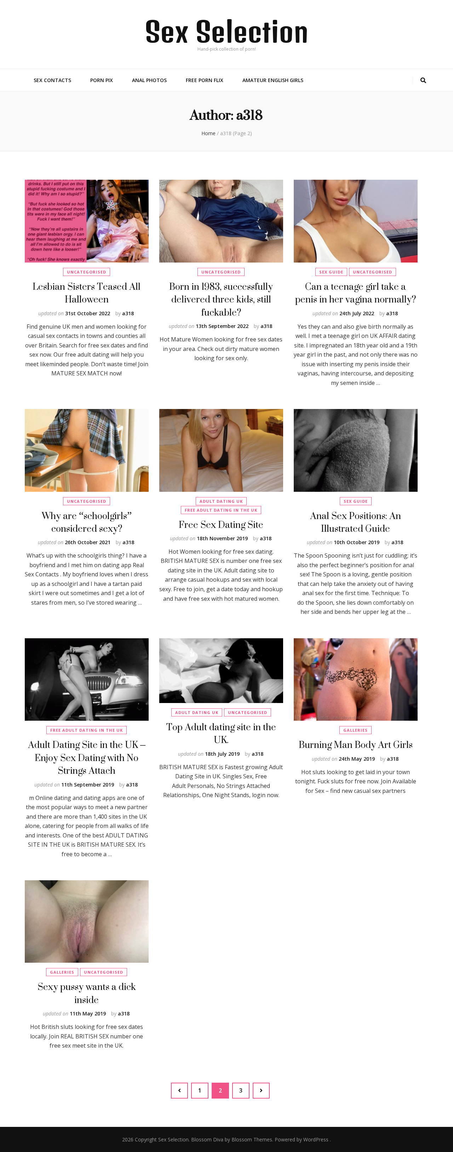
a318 (128, 313)
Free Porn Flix (204, 80)
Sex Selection (227, 31)
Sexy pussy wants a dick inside (87, 993)
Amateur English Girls (272, 80)
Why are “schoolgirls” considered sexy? (87, 522)
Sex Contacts (52, 80)
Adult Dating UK (221, 501)
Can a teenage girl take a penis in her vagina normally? (355, 293)
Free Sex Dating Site (221, 524)
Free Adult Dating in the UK (221, 510)
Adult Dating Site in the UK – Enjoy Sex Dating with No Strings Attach (86, 757)
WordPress (315, 1139)
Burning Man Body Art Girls (356, 744)
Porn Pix (101, 80)
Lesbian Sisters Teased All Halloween (87, 293)
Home (208, 133)
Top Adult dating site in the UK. (221, 733)
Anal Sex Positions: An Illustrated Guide (355, 522)
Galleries (355, 730)
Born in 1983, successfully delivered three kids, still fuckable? (221, 299)
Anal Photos (149, 80)
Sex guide (331, 272)
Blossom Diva (207, 1139)
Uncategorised (86, 272)
